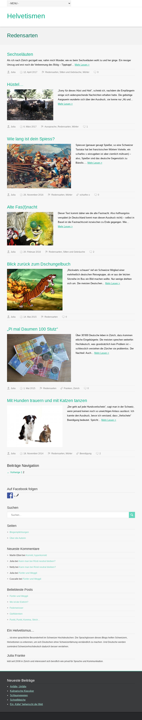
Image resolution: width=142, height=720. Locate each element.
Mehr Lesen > (82, 64)
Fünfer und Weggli (28, 573)
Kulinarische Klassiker (22, 691)
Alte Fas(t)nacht (22, 207)
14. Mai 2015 (30, 317)
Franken (68, 388)
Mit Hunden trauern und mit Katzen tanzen (47, 400)
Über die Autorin (18, 538)
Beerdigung (86, 453)
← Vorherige (13, 472)
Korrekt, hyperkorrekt (36, 555)
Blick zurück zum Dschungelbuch (38, 264)
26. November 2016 (33, 195)
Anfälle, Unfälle (18, 686)
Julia (13, 72)
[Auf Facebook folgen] (10, 495)
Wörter (86, 72)
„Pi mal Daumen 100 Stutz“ (32, 329)
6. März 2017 (30, 126)
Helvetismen (26, 16)
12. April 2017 (30, 72)
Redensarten (51, 72)
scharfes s (85, 195)
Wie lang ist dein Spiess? (31, 138)
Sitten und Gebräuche (71, 72)
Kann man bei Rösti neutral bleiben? (37, 561)
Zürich (76, 388)
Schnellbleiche (18, 699)
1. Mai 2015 (29, 388)
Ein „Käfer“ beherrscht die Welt (26, 704)
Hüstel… (15, 84)
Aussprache (51, 126)
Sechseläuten (20, 54)
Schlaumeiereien (19, 695)
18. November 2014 (33, 453)
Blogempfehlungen (19, 532)
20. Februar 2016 (32, 252)
